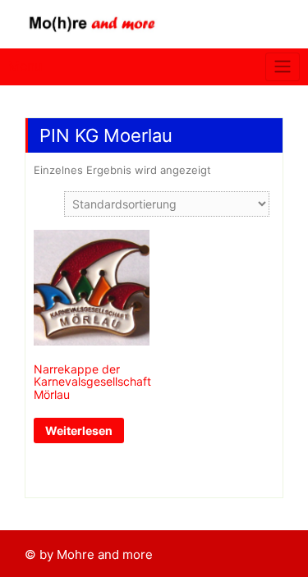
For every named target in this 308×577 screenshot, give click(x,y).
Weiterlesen (79, 430)
